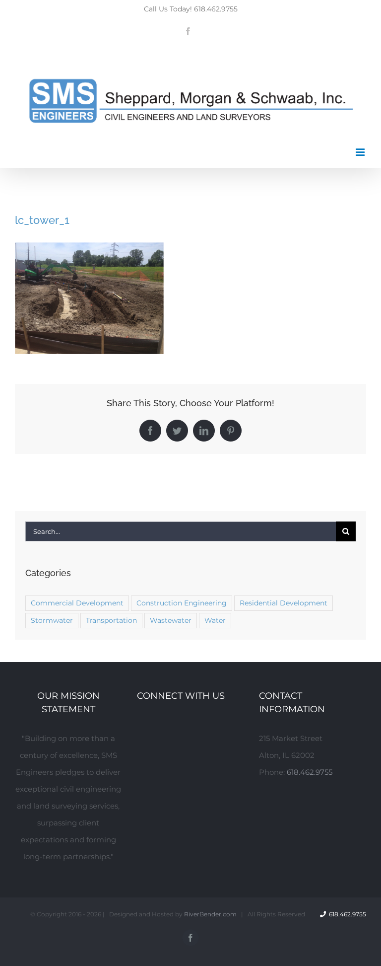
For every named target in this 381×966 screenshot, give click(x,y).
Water (215, 620)
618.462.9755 (309, 772)
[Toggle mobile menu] (361, 152)
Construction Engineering (181, 603)
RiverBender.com (210, 914)
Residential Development (283, 603)
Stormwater (52, 620)
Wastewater (170, 620)
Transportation (111, 620)
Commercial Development (77, 603)
